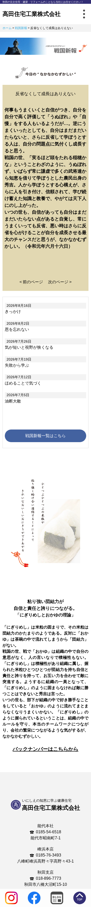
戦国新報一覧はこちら (45, 436)
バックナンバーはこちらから (45, 749)
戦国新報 (21, 28)
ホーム (7, 28)
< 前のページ (31, 282)
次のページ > (60, 282)
